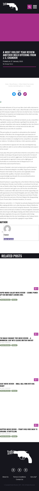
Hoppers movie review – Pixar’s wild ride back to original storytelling (18, 430)
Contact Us (19, 479)
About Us (5, 477)
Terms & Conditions (19, 477)
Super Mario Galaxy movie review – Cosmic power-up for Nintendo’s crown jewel (19, 293)
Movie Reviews (14, 84)
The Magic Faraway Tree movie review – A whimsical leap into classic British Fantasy (16, 339)
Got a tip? (33, 477)
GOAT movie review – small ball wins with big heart (17, 384)
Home (7, 84)
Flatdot (6, 235)
